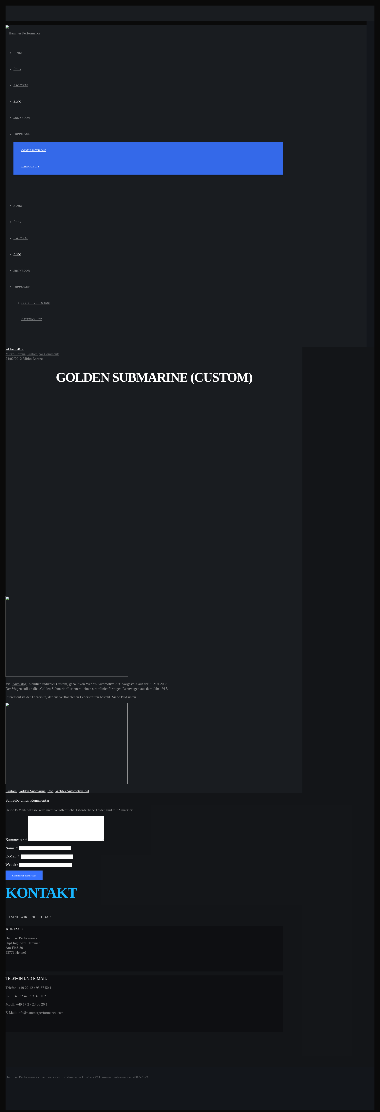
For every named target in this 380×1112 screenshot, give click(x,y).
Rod (50, 791)
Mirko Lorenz (16, 354)
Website (12, 865)
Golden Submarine (53, 689)
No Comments (49, 354)
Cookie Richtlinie (35, 303)
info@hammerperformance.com (41, 1013)
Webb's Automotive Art (72, 791)
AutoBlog (19, 684)
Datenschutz (31, 319)
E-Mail (13, 856)
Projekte (20, 238)
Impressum (21, 286)
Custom (32, 354)
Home (17, 205)
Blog (17, 254)
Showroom (21, 270)
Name (12, 848)
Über (17, 221)
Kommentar (16, 840)
